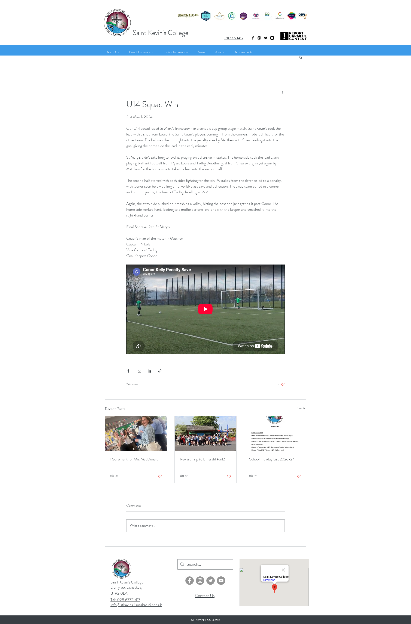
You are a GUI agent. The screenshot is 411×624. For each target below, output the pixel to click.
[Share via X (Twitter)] (139, 371)
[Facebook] (189, 580)
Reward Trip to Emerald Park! (202, 459)
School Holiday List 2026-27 (271, 459)
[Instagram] (259, 38)
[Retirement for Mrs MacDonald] (136, 433)
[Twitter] (266, 38)
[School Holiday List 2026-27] (275, 433)
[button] (301, 57)
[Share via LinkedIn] (149, 371)
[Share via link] (160, 371)
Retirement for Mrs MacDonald (134, 459)
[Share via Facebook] (128, 371)
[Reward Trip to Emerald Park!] (206, 433)
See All (302, 408)
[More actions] (282, 92)
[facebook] (253, 38)
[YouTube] (272, 38)
